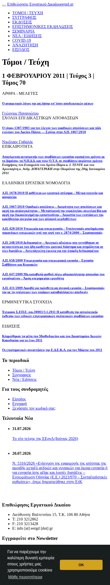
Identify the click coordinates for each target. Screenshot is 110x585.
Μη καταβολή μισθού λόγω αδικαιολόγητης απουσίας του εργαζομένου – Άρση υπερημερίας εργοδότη (53, 276)
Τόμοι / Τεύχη (23, 370)
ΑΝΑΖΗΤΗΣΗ (25, 45)
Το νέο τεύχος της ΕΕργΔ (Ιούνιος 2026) (45, 438)
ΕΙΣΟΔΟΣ (20, 49)
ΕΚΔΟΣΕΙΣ (22, 22)
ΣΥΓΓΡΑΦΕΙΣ (24, 17)
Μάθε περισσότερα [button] (25, 577)
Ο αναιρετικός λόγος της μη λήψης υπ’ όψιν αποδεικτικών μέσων (47, 103)
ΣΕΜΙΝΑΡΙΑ (23, 31)
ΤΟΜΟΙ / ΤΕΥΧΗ (27, 13)
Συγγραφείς (21, 375)
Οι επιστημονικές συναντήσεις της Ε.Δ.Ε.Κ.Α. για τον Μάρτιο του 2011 (52, 350)
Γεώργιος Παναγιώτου (20, 113)
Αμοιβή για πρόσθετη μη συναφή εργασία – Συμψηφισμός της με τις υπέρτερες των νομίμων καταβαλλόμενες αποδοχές (53, 290)
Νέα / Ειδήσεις (24, 379)
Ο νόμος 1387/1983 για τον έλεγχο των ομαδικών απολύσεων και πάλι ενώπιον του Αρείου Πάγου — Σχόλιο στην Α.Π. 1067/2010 (51, 130)
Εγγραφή (19, 403)
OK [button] (81, 565)
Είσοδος (19, 399)
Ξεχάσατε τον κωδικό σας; (34, 408)
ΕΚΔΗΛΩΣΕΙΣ (42, 26)
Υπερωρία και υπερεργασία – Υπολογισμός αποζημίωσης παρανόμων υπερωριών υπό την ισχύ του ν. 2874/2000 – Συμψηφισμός (53, 231)
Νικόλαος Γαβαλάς (17, 142)
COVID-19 (21, 40)
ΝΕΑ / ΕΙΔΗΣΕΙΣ (27, 36)
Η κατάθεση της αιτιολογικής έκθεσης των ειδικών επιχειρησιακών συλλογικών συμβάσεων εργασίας (52, 314)
